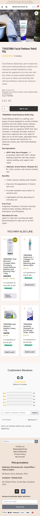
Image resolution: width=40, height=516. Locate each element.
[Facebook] (23, 491)
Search (35, 413)
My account (20, 457)
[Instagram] (17, 491)
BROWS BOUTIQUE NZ (20, 7)
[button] (36, 13)
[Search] (36, 441)
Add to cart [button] (9, 352)
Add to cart (24, 109)
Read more (29, 285)
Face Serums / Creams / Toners (18, 92)
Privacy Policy (20, 454)
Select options (8, 296)
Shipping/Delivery (20, 449)
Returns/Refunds (20, 452)
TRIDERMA (10, 96)
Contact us (20, 446)
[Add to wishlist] (3, 12)
